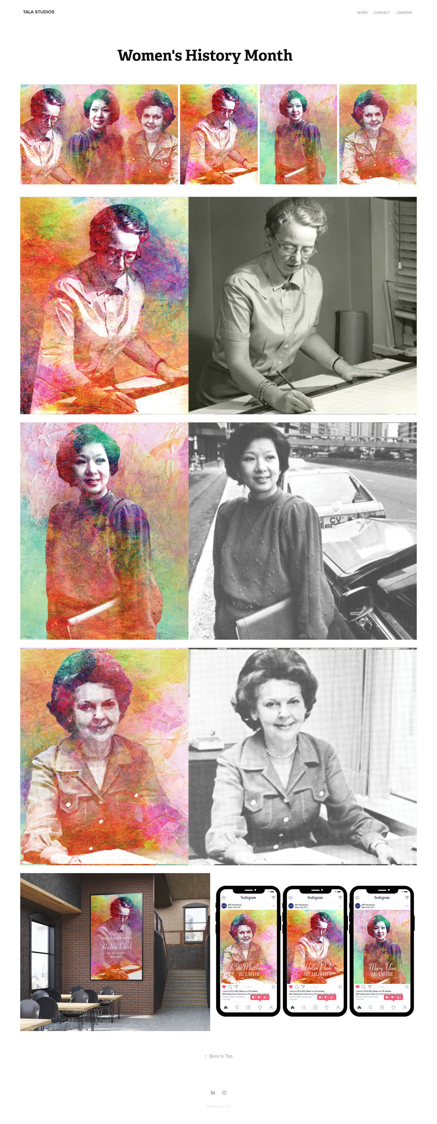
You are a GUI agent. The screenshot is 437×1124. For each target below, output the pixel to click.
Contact (382, 12)
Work (362, 12)
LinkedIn (404, 12)
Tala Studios (38, 12)
